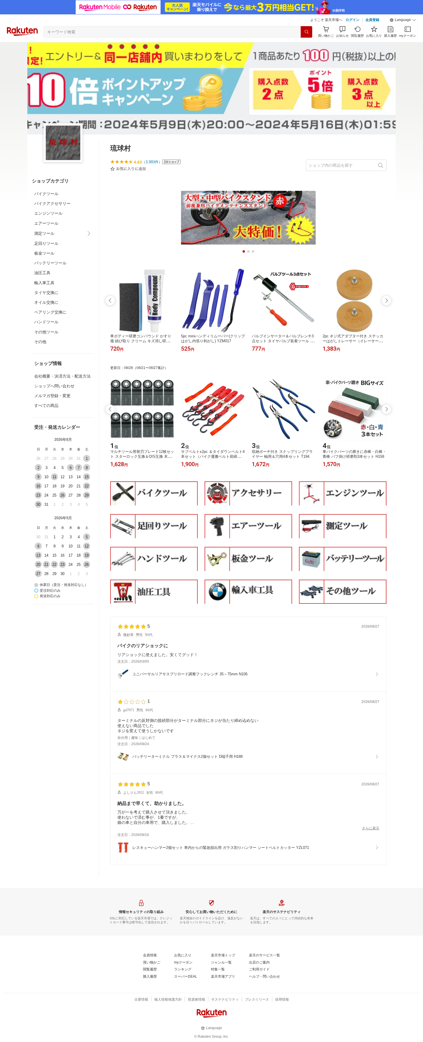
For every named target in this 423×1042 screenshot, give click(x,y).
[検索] (306, 32)
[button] (403, 20)
